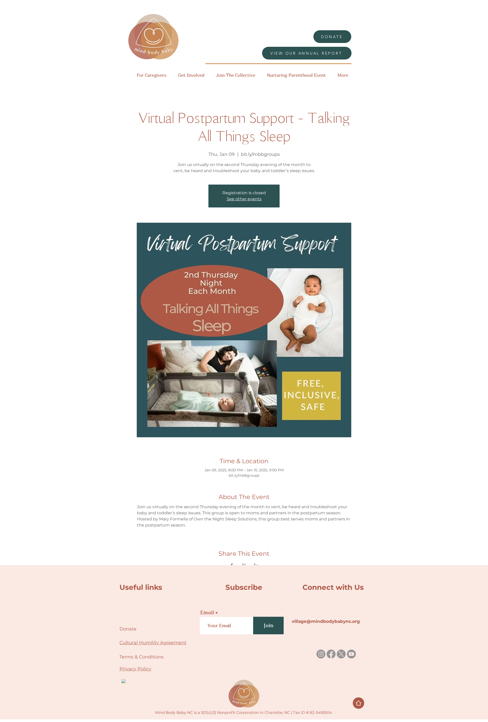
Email (207, 612)
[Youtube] (351, 654)
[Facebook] (331, 654)
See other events (244, 199)
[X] (341, 654)
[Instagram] (320, 654)
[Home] (358, 703)
